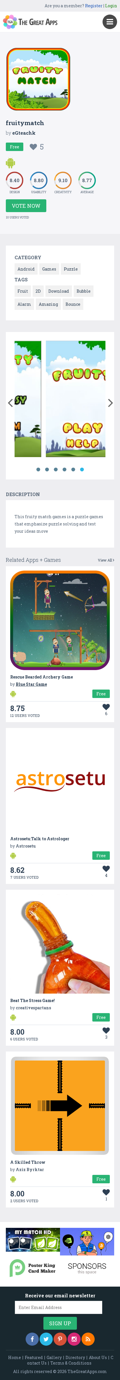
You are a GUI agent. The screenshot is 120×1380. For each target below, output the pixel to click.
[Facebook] (32, 1339)
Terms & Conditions (70, 1363)
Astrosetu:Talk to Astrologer (39, 838)
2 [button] (47, 470)
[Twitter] (46, 1339)
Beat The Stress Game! (32, 1000)
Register (94, 5)
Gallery (54, 1357)
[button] (10, 401)
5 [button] (73, 470)
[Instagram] (74, 1339)
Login (111, 5)
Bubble (84, 291)
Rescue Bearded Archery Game (41, 677)
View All (105, 560)
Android (26, 269)
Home (14, 1357)
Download (58, 291)
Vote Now (26, 205)
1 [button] (38, 470)
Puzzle (71, 269)
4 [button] (64, 470)
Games (49, 269)
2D (38, 291)
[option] (54, 400)
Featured (34, 1357)
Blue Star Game (31, 684)
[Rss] (88, 1339)
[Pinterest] (60, 1339)
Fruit (22, 291)
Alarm (24, 304)
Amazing (48, 304)
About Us (98, 1357)
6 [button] (82, 470)
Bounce (73, 304)
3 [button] (56, 470)
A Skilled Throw (27, 1162)
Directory (75, 1357)
